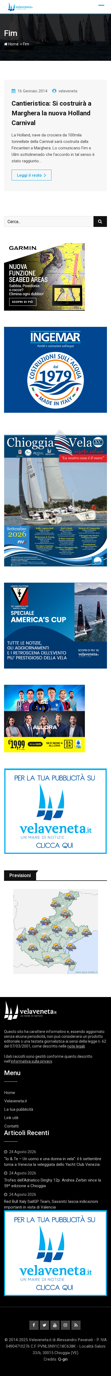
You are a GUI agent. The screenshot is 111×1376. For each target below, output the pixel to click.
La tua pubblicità (18, 1109)
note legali (76, 1046)
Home (13, 44)
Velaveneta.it (15, 1101)
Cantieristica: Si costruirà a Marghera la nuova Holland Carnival (51, 113)
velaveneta (67, 91)
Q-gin (63, 1359)
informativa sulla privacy (31, 1061)
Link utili (11, 1117)
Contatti (11, 1126)
